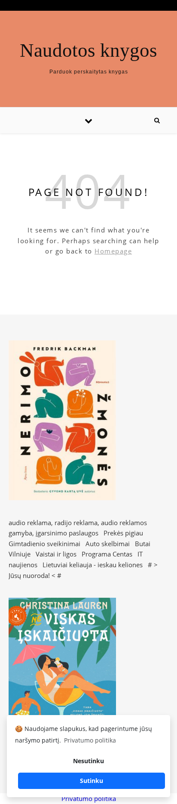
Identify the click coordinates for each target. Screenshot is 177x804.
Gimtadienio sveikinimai (44, 543)
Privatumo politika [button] (90, 740)
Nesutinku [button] (88, 761)
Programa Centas (107, 554)
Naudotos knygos (88, 50)
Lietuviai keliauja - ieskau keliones (93, 564)
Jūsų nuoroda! (29, 575)
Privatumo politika (88, 798)
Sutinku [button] (91, 780)
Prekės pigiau (123, 533)
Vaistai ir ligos (56, 554)
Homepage (113, 251)
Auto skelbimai (107, 543)
